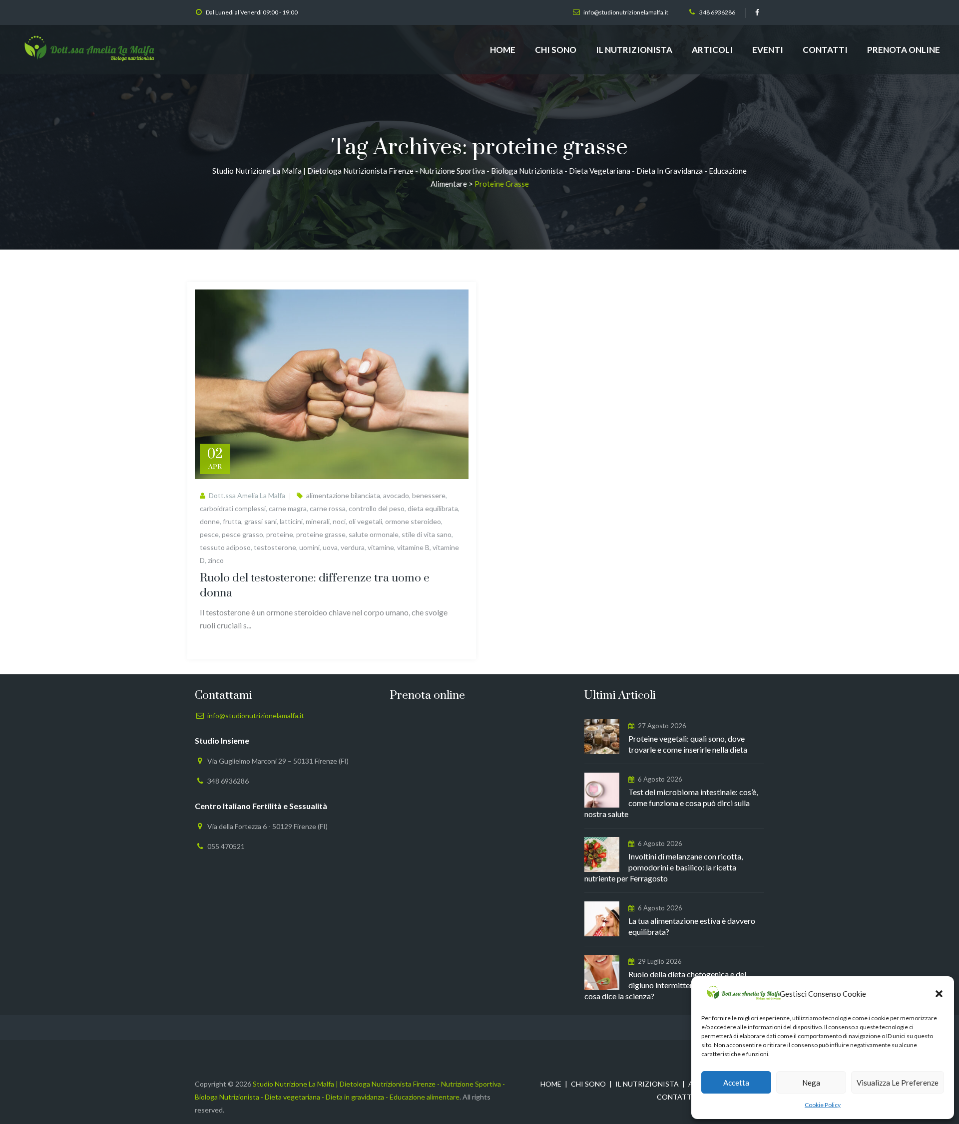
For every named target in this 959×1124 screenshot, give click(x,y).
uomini (309, 547)
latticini (291, 521)
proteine (279, 534)
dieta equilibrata (433, 508)
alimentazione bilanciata (343, 495)
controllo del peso (377, 508)
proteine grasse (321, 534)
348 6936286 (717, 12)
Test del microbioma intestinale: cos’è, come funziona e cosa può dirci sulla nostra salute (671, 803)
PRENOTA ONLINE (903, 49)
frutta (232, 521)
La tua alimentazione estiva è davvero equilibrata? (691, 926)
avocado (396, 495)
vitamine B (413, 547)
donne (210, 521)
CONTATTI (825, 49)
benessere (429, 495)
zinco (216, 560)
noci (339, 521)
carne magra (288, 508)
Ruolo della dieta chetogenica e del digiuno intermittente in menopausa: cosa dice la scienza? (667, 985)
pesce (209, 534)
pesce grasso (242, 534)
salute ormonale (374, 534)
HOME (502, 49)
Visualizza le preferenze (898, 1082)
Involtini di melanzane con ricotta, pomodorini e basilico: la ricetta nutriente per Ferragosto (663, 867)
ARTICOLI (712, 49)
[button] (939, 994)
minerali (318, 521)
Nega (811, 1082)
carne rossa (328, 508)
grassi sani (260, 521)
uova (330, 547)
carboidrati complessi (233, 508)
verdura (353, 547)
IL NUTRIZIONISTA (634, 49)
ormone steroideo (413, 521)
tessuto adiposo (225, 547)
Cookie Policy (823, 1105)
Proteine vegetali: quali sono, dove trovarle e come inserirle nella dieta (687, 744)
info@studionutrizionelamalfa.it (625, 12)
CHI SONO (555, 49)
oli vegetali (365, 521)
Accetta (736, 1082)
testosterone (275, 547)
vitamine (381, 547)
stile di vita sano (427, 534)
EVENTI (767, 49)
